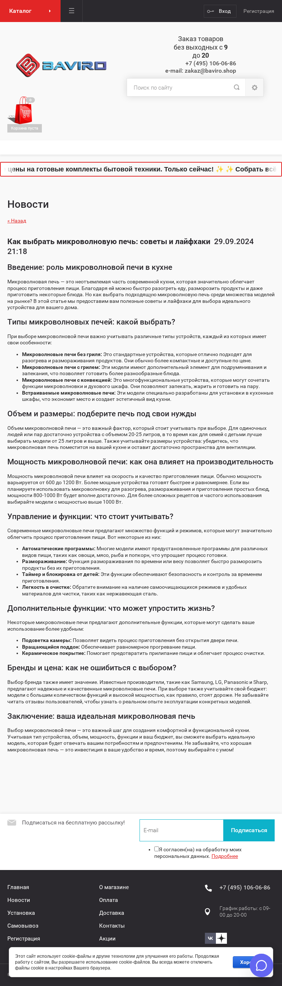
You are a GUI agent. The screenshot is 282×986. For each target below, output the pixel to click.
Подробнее (225, 856)
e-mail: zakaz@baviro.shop (200, 70)
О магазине (114, 887)
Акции (107, 938)
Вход (225, 11)
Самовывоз (23, 925)
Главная (18, 887)
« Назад (16, 221)
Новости (18, 900)
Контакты (112, 925)
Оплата (108, 900)
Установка (21, 913)
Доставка (111, 913)
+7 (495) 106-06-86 (210, 63)
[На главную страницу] (62, 65)
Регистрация (258, 11)
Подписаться (249, 830)
